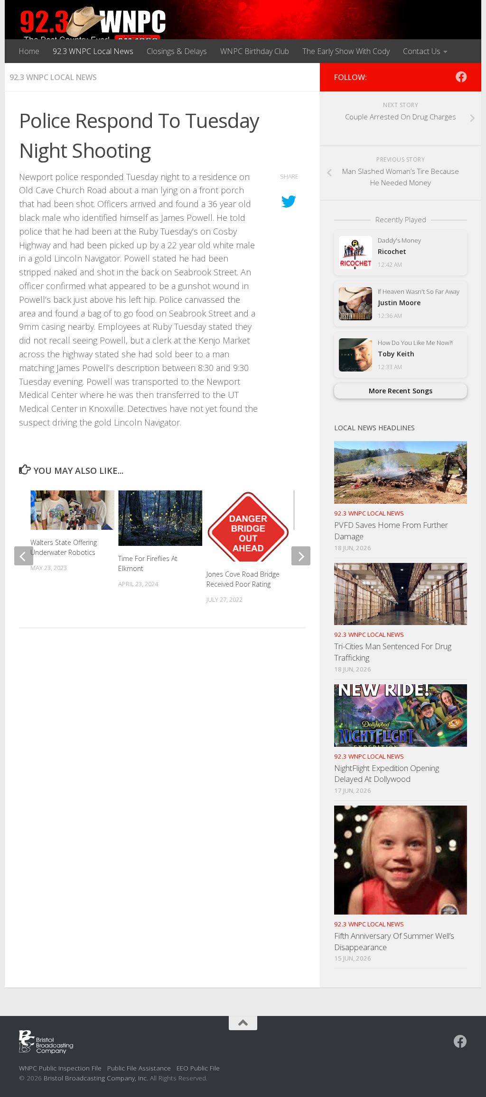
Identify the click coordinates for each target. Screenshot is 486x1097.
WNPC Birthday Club (254, 51)
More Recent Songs (400, 390)
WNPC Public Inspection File (60, 1067)
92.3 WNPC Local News (93, 51)
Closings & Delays (177, 51)
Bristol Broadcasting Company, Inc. (96, 1077)
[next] (300, 555)
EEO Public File (198, 1067)
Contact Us (421, 51)
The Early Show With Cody (346, 51)
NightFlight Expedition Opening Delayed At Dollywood (386, 773)
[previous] (23, 555)
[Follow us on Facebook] (461, 76)
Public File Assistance (139, 1067)
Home (29, 51)
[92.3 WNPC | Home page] (93, 26)
